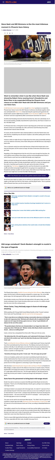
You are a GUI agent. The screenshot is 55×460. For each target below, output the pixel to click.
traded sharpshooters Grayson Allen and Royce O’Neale (26, 366)
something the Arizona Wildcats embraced (19, 343)
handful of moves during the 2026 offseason (30, 292)
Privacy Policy (31, 445)
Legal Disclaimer (20, 448)
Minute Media (8, 453)
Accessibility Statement (33, 448)
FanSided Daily (9, 445)
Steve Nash (32, 108)
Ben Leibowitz (7, 254)
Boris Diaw (44, 113)
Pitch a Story (19, 445)
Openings (18, 443)
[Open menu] (3, 2)
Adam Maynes (7, 30)
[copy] (12, 33)
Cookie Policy (8, 448)
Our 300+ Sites (46, 443)
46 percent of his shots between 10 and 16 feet (35, 401)
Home (5, 233)
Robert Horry (18, 112)
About (6, 443)
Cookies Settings (9, 450)
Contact (29, 443)
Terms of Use (45, 445)
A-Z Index (44, 448)
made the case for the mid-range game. (32, 314)
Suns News (11, 233)
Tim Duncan (15, 166)
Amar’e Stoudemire (34, 113)
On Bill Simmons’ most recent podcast (14, 108)
